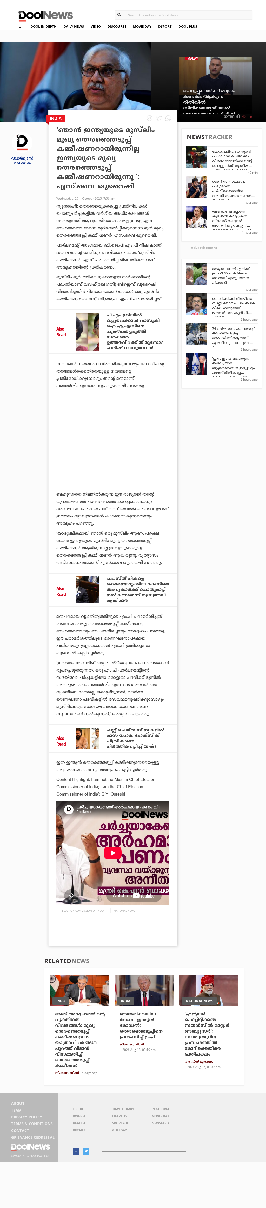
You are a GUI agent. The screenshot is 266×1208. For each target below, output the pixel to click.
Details (79, 1130)
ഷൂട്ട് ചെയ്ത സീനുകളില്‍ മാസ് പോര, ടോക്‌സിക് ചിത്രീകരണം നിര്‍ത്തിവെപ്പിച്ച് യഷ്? (135, 738)
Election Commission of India (83, 910)
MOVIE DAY (142, 26)
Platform (160, 1109)
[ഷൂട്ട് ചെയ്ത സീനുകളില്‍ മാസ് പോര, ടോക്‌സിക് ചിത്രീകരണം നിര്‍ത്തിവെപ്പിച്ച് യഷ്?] (87, 738)
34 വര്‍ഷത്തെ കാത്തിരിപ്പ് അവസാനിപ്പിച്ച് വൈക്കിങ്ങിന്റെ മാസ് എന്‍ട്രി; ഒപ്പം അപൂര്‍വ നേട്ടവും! (233, 338)
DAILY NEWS (73, 26)
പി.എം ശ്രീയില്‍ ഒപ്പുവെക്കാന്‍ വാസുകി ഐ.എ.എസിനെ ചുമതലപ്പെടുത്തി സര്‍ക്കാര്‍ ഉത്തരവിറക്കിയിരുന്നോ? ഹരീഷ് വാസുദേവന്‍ (135, 332)
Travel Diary (123, 1109)
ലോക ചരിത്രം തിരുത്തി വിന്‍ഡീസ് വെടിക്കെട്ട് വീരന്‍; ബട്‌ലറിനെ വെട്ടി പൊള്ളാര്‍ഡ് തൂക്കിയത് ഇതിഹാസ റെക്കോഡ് (232, 161)
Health (79, 1123)
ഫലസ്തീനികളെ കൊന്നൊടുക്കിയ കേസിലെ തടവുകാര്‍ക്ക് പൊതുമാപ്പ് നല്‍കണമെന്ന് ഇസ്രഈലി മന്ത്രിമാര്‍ (138, 589)
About (17, 1103)
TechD (78, 1109)
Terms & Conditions (32, 1123)
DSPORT (165, 26)
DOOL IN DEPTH (43, 26)
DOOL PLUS (187, 26)
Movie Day (160, 1116)
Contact (20, 1130)
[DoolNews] (43, 15)
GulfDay (119, 1130)
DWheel (79, 1116)
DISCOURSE (117, 26)
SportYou (120, 1123)
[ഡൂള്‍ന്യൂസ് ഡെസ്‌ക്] (22, 142)
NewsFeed (160, 1123)
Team (16, 1110)
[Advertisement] (112, 444)
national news (124, 910)
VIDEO (96, 26)
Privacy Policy (26, 1116)
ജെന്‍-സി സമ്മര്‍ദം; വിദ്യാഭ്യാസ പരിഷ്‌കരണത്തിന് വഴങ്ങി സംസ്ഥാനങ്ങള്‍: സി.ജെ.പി (232, 191)
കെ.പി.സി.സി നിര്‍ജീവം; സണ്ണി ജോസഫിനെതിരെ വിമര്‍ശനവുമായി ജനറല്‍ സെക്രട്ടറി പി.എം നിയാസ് (233, 308)
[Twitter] (86, 1151)
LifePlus (119, 1116)
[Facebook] (76, 1151)
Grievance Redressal (33, 1137)
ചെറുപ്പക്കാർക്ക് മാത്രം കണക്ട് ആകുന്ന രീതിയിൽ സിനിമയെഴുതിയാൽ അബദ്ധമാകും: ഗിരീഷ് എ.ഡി (209, 106)
